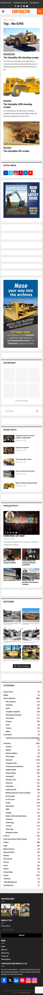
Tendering (6, 879)
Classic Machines (9, 54)
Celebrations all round (13, 535)
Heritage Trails (11, 780)
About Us (4, 950)
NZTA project (10, 796)
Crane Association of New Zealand (15, 839)
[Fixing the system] (8, 450)
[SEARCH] (37, 411)
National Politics (9, 852)
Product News (8, 872)
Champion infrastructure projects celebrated (24, 436)
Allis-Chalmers (11, 702)
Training (8, 826)
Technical (9, 819)
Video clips (9, 829)
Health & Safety (11, 770)
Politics (6, 869)
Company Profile (11, 763)
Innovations (10, 786)
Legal (5, 846)
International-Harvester (13, 715)
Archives (9, 747)
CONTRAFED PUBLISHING (20, 3)
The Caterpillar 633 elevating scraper (21, 57)
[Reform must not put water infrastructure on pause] (31, 574)
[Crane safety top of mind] (8, 474)
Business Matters (11, 753)
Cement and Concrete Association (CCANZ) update (23, 738)
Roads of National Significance (16, 816)
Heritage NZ (10, 776)
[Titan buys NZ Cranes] (8, 462)
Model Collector (8, 849)
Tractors (9, 728)
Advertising (5, 953)
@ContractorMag (21, 401)
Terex (7, 725)
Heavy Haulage (11, 773)
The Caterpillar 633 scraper (16, 151)
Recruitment (10, 806)
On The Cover (10, 799)
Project (5, 875)
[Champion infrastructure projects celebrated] (8, 438)
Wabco (8, 731)
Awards (8, 750)
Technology (10, 822)
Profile (8, 803)
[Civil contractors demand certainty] (12, 554)
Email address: (6, 926)
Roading (8, 813)
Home (3, 946)
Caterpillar (7, 101)
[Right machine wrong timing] (8, 485)
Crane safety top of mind (24, 471)
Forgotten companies (13, 712)
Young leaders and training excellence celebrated (29, 563)
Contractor (7, 743)
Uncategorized (8, 885)
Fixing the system (22, 447)
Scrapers (9, 721)
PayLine (6, 862)
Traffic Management (10, 882)
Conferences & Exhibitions (14, 766)
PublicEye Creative (25, 993)
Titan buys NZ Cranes (23, 459)
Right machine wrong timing (26, 483)
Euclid (8, 708)
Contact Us (4, 956)
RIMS (7, 809)
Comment (9, 760)
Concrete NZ (7, 735)
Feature (5, 842)
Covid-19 (6, 836)
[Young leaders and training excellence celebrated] (31, 554)
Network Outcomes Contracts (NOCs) (18, 793)
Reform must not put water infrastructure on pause (30, 582)
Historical (9, 783)
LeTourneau (10, 718)
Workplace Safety (12, 832)
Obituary (6, 855)
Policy (5, 865)
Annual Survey (8, 692)
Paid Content (7, 859)
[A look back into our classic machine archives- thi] (12, 617)
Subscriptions (6, 959)
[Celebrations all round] (21, 523)
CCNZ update (10, 756)
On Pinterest (9, 363)
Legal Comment (11, 789)
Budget (5, 695)
